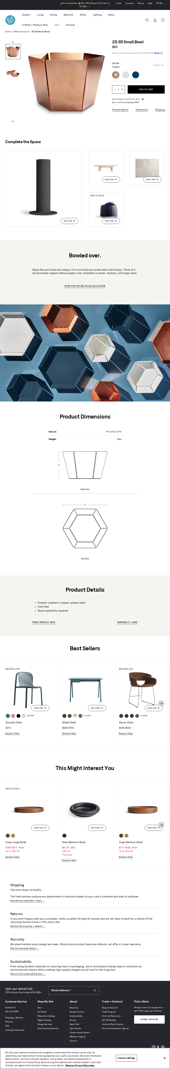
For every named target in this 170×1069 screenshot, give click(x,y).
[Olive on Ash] (80, 716)
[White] (24, 716)
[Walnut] (70, 716)
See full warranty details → (24, 948)
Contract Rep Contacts (112, 1024)
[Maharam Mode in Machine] (132, 716)
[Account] (155, 20)
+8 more (30, 716)
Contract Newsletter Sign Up (115, 1028)
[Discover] (70, 25)
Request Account (110, 1008)
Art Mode (42, 1012)
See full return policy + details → (27, 926)
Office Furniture (21, 32)
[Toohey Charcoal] (137, 716)
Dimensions (142, 110)
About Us (74, 1008)
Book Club (74, 1024)
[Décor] (111, 15)
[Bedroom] (68, 15)
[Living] (40, 15)
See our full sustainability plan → (27, 974)
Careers (73, 1041)
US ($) (160, 3)
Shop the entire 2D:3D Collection (85, 286)
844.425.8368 (11, 1012)
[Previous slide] (61, 5)
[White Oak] (13, 835)
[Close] (164, 1058)
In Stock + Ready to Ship (35, 25)
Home (8, 32)
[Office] (83, 15)
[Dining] (53, 15)
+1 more (87, 716)
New (40, 1008)
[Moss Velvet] (126, 716)
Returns (9, 1022)
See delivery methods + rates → (27, 901)
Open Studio (75, 1028)
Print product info (43, 622)
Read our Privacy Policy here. (80, 1066)
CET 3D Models (109, 1020)
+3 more (143, 716)
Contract (129, 3)
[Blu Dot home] (10, 20)
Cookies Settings (126, 1058)
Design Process (77, 1012)
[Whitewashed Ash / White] (75, 716)
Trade (118, 3)
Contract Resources (111, 1016)
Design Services (45, 1024)
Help (150, 3)
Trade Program (109, 1012)
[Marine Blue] (8, 716)
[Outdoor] (26, 15)
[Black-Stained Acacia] (64, 835)
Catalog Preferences (14, 1030)
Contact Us (10, 1008)
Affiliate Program (78, 1037)
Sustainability (76, 1016)
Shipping (160, 110)
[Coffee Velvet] (121, 716)
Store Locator (149, 1019)
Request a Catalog (46, 1016)
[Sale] (56, 25)
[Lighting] (97, 15)
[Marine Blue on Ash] (64, 716)
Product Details (120, 110)
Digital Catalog (44, 1020)
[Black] (18, 716)
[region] (85, 1058)
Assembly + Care (127, 622)
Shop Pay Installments (48, 1028)
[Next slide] (109, 5)
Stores (141, 3)
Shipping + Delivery (14, 1018)
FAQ (7, 1026)
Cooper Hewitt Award (80, 1033)
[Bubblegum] (13, 716)
